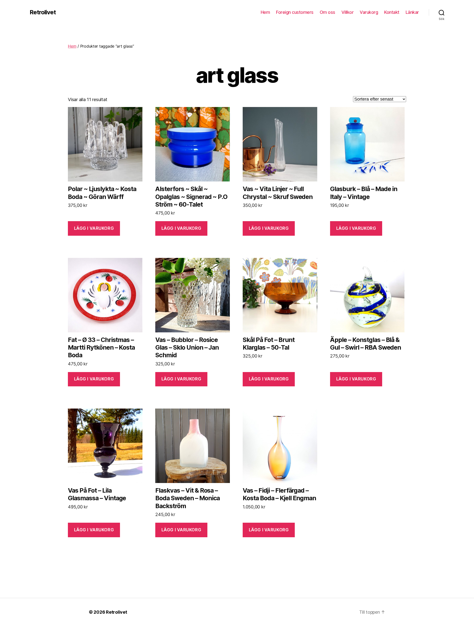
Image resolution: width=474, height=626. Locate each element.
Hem (265, 12)
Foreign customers (295, 12)
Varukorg (369, 12)
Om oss (327, 12)
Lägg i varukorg (94, 228)
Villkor (347, 12)
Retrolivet (43, 12)
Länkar (412, 12)
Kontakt (391, 12)
